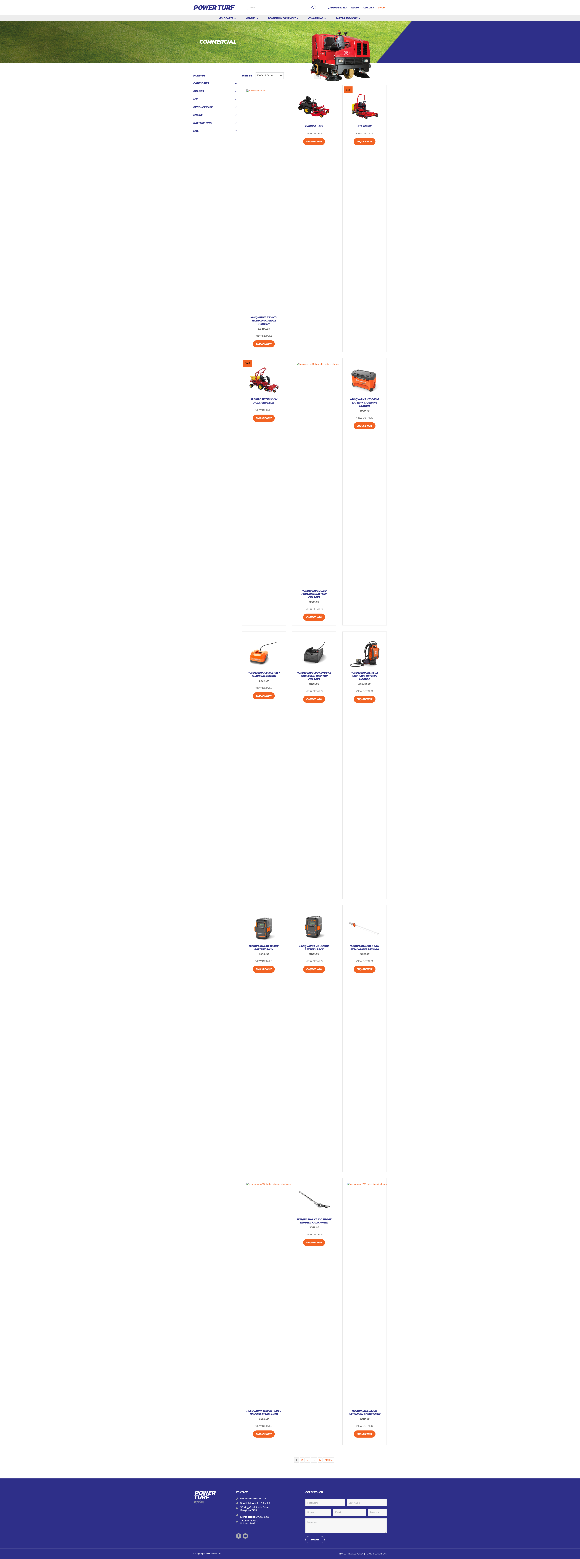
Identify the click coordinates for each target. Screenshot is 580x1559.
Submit (315, 1539)
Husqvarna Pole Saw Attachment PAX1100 (364, 947)
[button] (238, 1536)
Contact (368, 7)
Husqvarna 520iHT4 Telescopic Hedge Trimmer (263, 321)
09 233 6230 (262, 1516)
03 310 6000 (263, 1503)
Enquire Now (264, 344)
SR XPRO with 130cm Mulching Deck (263, 401)
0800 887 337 (339, 7)
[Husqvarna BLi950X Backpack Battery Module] (364, 653)
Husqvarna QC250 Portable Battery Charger (314, 594)
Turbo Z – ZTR (314, 126)
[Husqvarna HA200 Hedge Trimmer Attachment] (314, 1200)
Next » (329, 1459)
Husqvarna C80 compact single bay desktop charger (314, 676)
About (355, 7)
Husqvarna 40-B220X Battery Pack (314, 947)
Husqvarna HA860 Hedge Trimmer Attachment (263, 1412)
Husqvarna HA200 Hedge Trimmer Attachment (314, 1221)
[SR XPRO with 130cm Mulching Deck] (263, 380)
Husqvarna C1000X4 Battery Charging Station (364, 402)
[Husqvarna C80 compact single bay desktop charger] (314, 653)
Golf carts (226, 18)
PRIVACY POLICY (355, 1554)
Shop (381, 7)
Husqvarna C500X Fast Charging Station (264, 674)
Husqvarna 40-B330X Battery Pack (264, 947)
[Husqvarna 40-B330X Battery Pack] (263, 927)
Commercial (316, 18)
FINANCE (342, 1554)
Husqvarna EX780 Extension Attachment (364, 1412)
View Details (263, 335)
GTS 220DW (365, 126)
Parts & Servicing (347, 18)
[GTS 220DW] (364, 106)
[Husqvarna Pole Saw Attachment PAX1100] (364, 927)
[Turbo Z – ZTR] (314, 106)
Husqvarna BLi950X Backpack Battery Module (364, 676)
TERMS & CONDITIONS (376, 1554)
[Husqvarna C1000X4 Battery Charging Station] (364, 380)
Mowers (251, 18)
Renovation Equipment (282, 18)
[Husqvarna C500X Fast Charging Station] (263, 653)
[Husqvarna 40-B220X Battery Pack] (314, 927)
